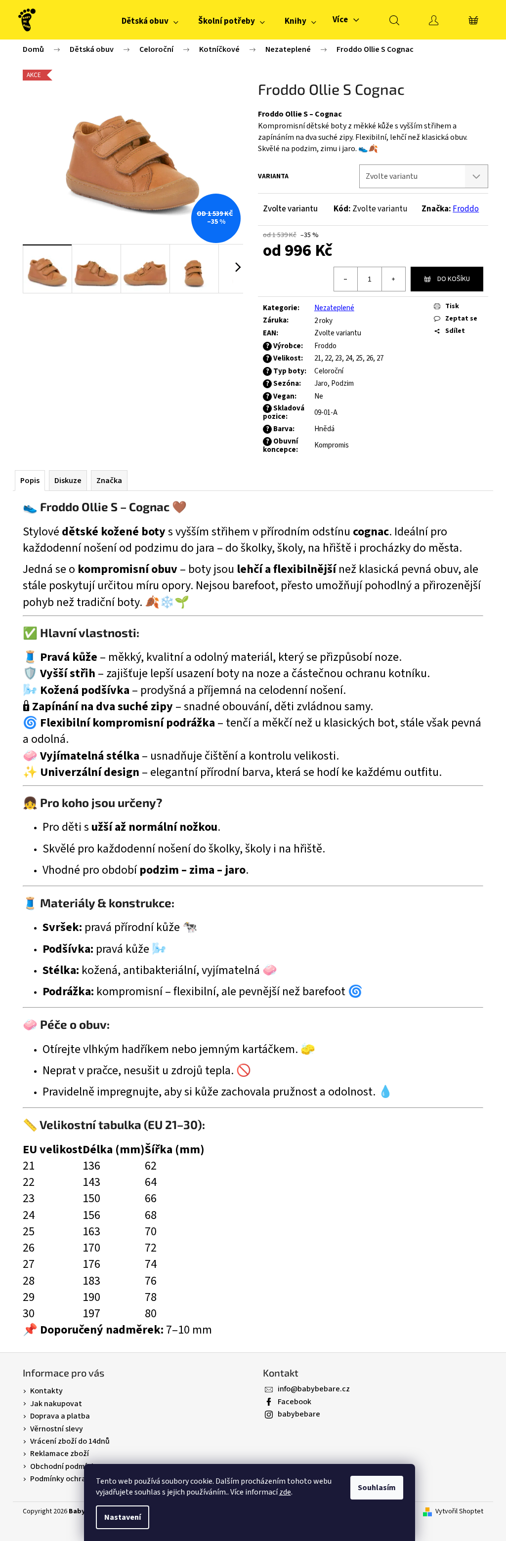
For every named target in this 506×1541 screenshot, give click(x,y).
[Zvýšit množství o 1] (393, 279)
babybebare (299, 1414)
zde (285, 1492)
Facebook (294, 1401)
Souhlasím (377, 1487)
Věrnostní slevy (56, 1428)
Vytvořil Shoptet (459, 1511)
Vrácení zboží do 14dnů (70, 1441)
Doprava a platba (60, 1416)
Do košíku (453, 279)
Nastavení (122, 1517)
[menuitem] (150, 21)
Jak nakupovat (56, 1403)
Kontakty (46, 1390)
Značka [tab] (109, 480)
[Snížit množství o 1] (346, 279)
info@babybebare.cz (314, 1388)
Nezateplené (334, 308)
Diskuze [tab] (68, 480)
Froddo (466, 209)
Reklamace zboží (59, 1453)
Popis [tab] (30, 480)
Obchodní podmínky (64, 1466)
